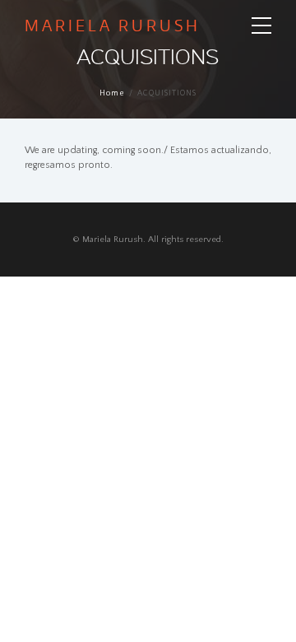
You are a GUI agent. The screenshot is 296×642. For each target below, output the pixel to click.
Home (112, 93)
